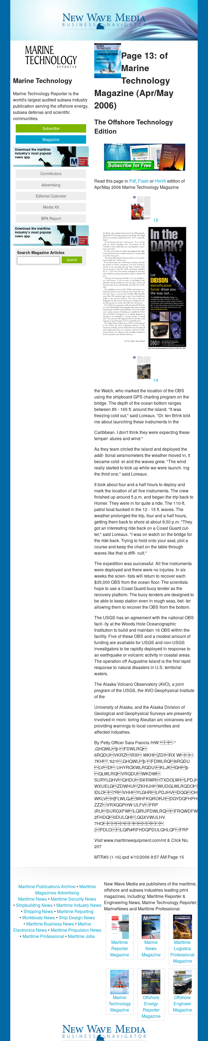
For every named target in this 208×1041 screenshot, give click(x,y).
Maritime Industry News (78, 905)
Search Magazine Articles (40, 252)
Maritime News (32, 899)
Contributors (50, 173)
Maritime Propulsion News (76, 930)
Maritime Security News (73, 899)
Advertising (50, 184)
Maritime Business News (50, 924)
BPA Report (51, 218)
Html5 (160, 181)
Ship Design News (77, 917)
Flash (143, 181)
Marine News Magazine (151, 948)
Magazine (51, 139)
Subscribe (51, 128)
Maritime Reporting (75, 911)
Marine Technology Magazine (120, 1003)
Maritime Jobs (81, 936)
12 (155, 220)
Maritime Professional (43, 936)
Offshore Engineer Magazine (182, 1003)
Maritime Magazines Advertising (65, 889)
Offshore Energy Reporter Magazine (151, 1006)
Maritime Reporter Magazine (119, 948)
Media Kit (51, 207)
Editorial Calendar (51, 196)
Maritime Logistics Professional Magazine (182, 951)
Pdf (132, 181)
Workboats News (38, 917)
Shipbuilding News (34, 905)
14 (155, 380)
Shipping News (38, 911)
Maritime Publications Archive (47, 886)
